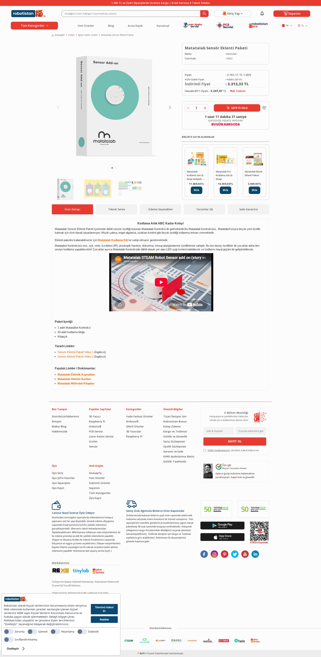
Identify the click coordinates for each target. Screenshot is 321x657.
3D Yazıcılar (133, 431)
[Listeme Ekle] (263, 108)
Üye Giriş (57, 473)
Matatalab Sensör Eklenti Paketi (117, 35)
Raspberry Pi (97, 421)
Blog (111, 25)
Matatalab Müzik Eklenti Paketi (253, 173)
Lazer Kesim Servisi (101, 436)
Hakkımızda (59, 431)
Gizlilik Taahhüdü (174, 461)
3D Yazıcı (94, 416)
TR (287, 25)
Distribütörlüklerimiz (65, 416)
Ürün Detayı (72, 209)
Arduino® (95, 426)
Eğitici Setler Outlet (88, 35)
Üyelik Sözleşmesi (174, 446)
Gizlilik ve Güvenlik (175, 436)
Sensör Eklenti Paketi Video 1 (75, 352)
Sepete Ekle (239, 108)
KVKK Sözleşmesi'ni (219, 450)
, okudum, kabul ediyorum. (233, 450)
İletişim (56, 421)
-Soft (141, 653)
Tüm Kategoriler (100, 493)
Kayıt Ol (235, 441)
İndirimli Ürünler (99, 483)
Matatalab (231, 53)
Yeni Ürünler (85, 25)
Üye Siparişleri (61, 483)
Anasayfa (59, 35)
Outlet (71, 35)
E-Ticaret (149, 653)
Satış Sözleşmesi (174, 441)
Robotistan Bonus (175, 421)
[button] (112, 168)
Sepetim (94, 488)
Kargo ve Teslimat (175, 431)
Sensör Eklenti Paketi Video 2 (75, 356)
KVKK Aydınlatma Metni (178, 456)
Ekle (196, 190)
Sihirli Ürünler (135, 426)
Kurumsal (163, 25)
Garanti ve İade (173, 451)
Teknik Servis (116, 209)
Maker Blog (59, 426)
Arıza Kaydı (135, 25)
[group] (114, 103)
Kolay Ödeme (172, 426)
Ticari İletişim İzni (175, 416)
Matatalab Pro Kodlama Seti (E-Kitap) (224, 175)
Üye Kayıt (58, 488)
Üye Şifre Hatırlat (63, 478)
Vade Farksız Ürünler (139, 416)
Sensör (93, 446)
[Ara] (204, 13)
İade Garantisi (248, 209)
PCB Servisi (96, 431)
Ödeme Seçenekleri (160, 209)
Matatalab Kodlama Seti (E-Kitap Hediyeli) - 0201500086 (195, 175)
